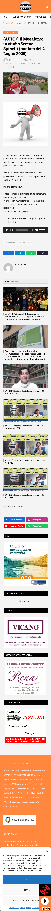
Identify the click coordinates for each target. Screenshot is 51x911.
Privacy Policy (25, 908)
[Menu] (4, 7)
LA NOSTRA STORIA (21, 17)
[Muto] (36, 229)
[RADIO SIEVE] (25, 6)
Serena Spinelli (25, 242)
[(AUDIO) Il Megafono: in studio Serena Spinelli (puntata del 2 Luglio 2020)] (25, 83)
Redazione (16, 60)
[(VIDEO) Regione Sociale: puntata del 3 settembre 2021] (25, 410)
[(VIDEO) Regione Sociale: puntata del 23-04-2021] (25, 479)
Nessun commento (37, 64)
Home (6, 17)
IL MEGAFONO (10, 33)
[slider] (42, 229)
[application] (25, 230)
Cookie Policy (14, 908)
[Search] (46, 7)
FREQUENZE (40, 17)
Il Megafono (10, 242)
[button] (47, 850)
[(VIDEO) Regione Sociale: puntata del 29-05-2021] (25, 445)
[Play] (7, 229)
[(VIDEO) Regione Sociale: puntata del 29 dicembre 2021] (25, 376)
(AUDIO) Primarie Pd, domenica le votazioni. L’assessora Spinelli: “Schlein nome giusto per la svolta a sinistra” (25, 316)
